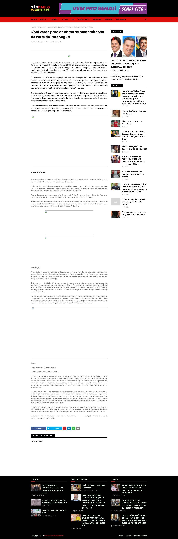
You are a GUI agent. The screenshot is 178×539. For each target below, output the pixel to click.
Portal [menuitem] (43, 19)
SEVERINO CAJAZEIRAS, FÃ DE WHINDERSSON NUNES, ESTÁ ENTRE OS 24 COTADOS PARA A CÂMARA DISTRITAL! (134, 188)
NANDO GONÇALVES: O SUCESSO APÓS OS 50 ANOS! (134, 147)
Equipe (128, 536)
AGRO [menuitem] (65, 19)
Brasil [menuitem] (54, 19)
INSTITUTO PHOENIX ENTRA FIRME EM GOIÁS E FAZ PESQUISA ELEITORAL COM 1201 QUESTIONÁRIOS (129, 65)
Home (121, 536)
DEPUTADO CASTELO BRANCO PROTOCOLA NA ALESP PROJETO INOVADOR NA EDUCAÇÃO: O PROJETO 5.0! (93, 520)
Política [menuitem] (108, 19)
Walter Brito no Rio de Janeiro (43, 42)
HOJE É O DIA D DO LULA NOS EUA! (54, 511)
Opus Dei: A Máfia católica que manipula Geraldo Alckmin (134, 202)
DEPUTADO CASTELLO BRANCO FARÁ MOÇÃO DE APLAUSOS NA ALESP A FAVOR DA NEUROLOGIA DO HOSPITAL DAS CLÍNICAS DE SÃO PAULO (94, 501)
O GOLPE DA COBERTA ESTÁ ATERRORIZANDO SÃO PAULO (54, 501)
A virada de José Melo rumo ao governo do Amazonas (134, 213)
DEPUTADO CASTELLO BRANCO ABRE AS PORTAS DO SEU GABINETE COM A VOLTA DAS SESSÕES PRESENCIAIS (134, 504)
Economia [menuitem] (121, 19)
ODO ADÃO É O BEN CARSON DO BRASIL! (134, 112)
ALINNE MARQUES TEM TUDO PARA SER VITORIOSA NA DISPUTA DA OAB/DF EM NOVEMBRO (134, 489)
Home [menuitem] (34, 19)
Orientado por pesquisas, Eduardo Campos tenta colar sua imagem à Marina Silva (134, 135)
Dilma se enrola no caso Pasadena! (132, 122)
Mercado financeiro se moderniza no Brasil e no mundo (133, 174)
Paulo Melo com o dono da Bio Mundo (94, 486)
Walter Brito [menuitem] (84, 19)
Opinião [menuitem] (97, 19)
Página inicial (36, 27)
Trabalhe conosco (140, 536)
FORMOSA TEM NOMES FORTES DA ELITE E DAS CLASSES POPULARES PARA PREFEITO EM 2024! (133, 160)
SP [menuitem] (73, 19)
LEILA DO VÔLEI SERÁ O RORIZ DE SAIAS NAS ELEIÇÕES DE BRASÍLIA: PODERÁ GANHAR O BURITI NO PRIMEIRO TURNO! (134, 519)
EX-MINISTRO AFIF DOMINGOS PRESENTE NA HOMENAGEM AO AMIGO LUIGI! (52, 489)
